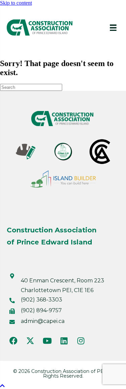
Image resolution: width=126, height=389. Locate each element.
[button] (13, 340)
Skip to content (16, 3)
